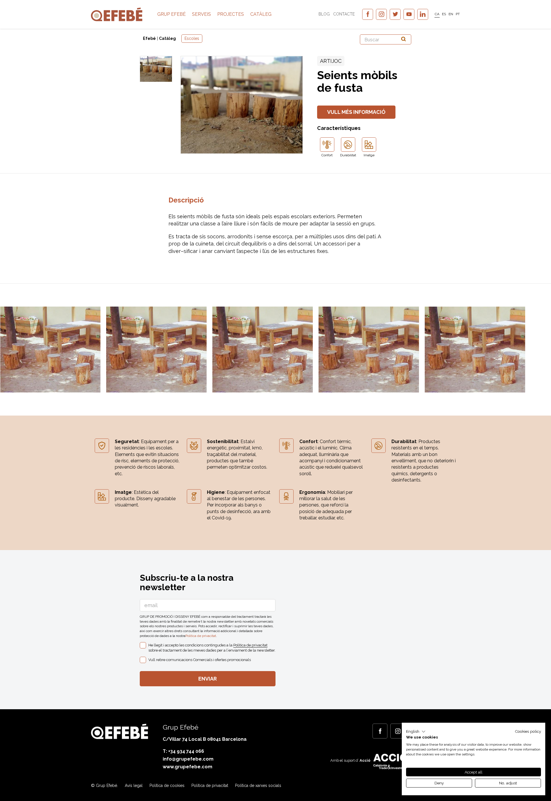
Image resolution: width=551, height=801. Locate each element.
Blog (324, 14)
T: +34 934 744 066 (183, 751)
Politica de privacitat (200, 636)
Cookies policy (528, 731)
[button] (416, 731)
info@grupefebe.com (188, 759)
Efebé (149, 38)
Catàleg (260, 14)
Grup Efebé (171, 14)
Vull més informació (356, 112)
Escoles (192, 38)
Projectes (230, 14)
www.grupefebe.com (187, 766)
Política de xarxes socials (258, 785)
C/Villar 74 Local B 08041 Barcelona (205, 739)
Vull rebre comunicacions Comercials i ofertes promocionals (199, 660)
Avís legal (134, 785)
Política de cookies (167, 785)
